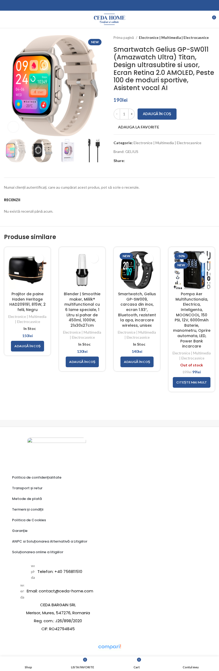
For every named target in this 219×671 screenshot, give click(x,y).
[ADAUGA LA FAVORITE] (39, 258)
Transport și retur (27, 488)
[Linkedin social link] (147, 160)
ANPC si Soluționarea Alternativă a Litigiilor (49, 541)
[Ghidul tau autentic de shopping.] (109, 646)
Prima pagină (124, 37)
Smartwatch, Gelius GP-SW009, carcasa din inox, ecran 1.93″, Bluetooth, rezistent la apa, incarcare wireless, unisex (137, 309)
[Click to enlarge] (13, 127)
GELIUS (131, 151)
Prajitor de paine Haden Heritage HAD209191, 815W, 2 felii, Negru (27, 301)
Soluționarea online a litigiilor (37, 552)
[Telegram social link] (154, 160)
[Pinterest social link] (141, 160)
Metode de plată (27, 498)
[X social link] (135, 160)
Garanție (20, 530)
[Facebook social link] (129, 160)
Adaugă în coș (157, 114)
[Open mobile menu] (6, 19)
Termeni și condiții (27, 509)
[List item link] (57, 572)
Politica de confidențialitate (36, 477)
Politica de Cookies (29, 520)
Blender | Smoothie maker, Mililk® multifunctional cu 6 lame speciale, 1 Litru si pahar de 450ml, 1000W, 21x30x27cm (82, 309)
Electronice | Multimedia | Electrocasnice (174, 37)
